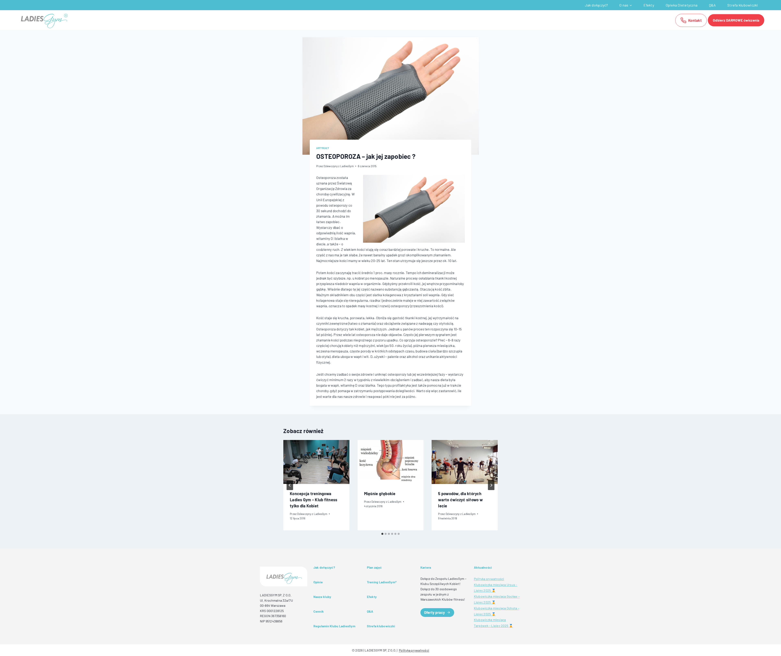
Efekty (649, 5)
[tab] (382, 534)
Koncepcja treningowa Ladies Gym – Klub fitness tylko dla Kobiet (313, 499)
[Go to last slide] (290, 485)
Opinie (318, 582)
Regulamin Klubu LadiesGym (334, 626)
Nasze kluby (322, 597)
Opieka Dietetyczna (682, 5)
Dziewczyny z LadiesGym (339, 166)
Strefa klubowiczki (742, 5)
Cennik (318, 611)
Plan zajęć (374, 567)
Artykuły (322, 148)
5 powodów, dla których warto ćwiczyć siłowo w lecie (460, 499)
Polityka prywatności (489, 579)
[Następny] (491, 485)
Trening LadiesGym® (382, 582)
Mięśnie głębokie (380, 493)
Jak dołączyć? (596, 5)
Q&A (712, 5)
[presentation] (316, 462)
